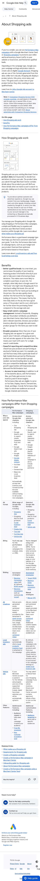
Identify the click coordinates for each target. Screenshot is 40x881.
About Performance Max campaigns (16, 766)
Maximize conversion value (31, 587)
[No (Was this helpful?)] (35, 779)
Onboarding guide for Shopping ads (16, 763)
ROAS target (18, 586)
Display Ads (18, 529)
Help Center (8, 9)
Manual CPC (32, 598)
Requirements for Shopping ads (15, 752)
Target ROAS (32, 578)
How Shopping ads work (12, 120)
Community (23, 9)
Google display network (17, 460)
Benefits (6, 123)
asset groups (16, 618)
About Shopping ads (19, 16)
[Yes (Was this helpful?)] (29, 779)
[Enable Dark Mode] (36, 861)
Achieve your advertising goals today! (14, 833)
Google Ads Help (14, 3)
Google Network (24, 71)
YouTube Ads (18, 534)
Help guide (33, 878)
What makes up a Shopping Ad (14, 749)
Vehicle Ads (18, 536)
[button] (3, 2)
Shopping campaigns (11, 55)
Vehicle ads (31, 527)
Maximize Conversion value (18, 580)
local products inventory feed (17, 646)
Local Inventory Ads (17, 525)
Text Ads (17, 532)
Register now (7, 845)
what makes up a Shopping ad (13, 234)
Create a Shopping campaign (14, 755)
